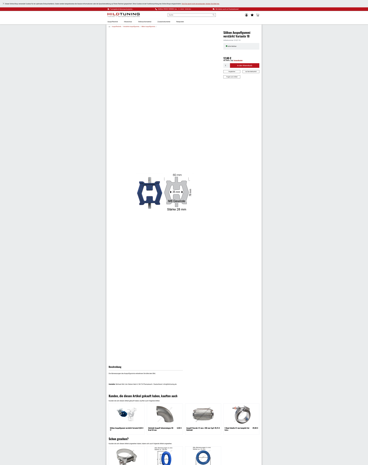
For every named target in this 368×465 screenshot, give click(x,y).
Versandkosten (238, 60)
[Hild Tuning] (124, 15)
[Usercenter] (246, 15)
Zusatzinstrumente (163, 22)
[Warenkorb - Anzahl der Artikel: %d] (257, 15)
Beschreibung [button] (115, 366)
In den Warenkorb (244, 65)
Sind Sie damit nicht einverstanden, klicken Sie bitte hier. (200, 4)
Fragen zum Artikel (231, 77)
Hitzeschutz (128, 22)
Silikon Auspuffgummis (148, 26)
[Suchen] (214, 15)
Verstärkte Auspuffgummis (131, 26)
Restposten (180, 22)
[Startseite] (109, 26)
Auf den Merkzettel (250, 71)
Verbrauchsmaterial (144, 22)
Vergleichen (231, 71)
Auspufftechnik (113, 22)
